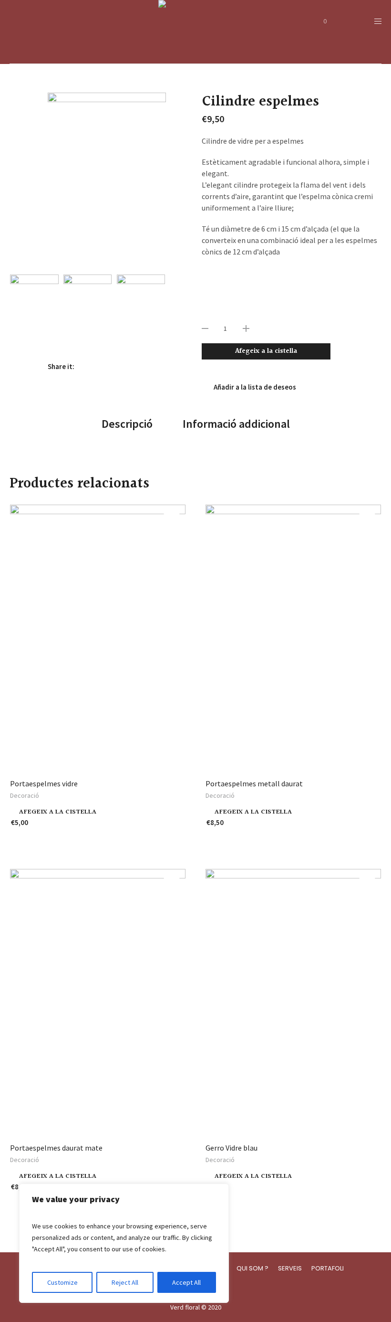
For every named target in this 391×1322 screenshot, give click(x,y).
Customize (62, 1282)
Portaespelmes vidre (44, 783)
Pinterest (117, 366)
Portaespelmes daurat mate (56, 1148)
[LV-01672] (87, 311)
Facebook (86, 366)
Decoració (24, 795)
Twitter (101, 366)
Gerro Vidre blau (231, 1148)
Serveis (290, 1268)
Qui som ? (252, 1268)
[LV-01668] (107, 181)
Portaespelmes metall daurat (254, 783)
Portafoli (327, 1268)
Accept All (186, 1282)
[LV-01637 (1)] (141, 311)
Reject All (125, 1282)
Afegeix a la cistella (266, 351)
